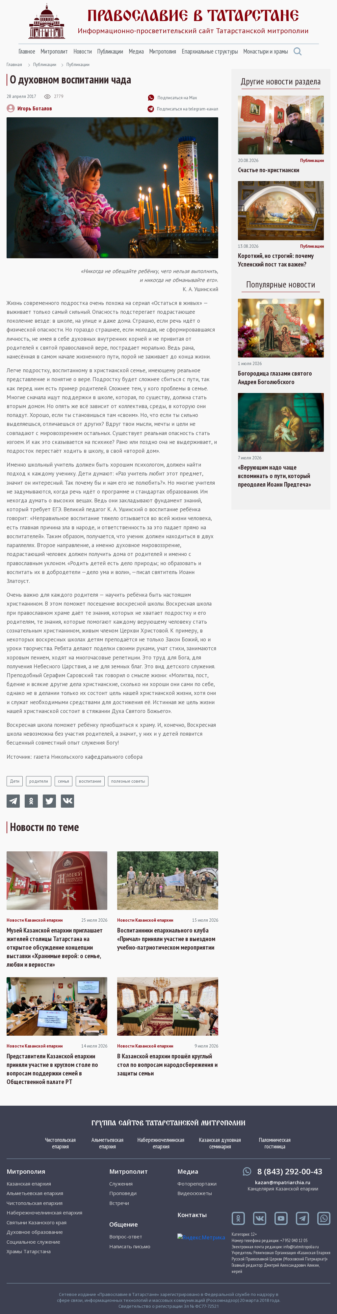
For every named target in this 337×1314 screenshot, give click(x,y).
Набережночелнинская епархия (161, 1143)
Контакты (192, 1215)
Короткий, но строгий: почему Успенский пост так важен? (276, 259)
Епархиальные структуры (210, 51)
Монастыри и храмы (265, 51)
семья (63, 781)
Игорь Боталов (34, 108)
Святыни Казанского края (36, 1222)
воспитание (90, 781)
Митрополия (162, 51)
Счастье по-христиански (268, 170)
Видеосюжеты (194, 1193)
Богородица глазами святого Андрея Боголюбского (275, 377)
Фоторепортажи (197, 1184)
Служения (121, 1184)
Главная (14, 64)
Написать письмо (129, 1246)
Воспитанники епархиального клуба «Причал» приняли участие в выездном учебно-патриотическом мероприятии (166, 939)
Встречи (119, 1203)
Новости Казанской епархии (35, 920)
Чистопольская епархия (60, 1143)
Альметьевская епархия (107, 1143)
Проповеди (123, 1193)
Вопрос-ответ (125, 1236)
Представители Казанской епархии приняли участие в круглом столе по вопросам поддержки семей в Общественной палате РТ (52, 1069)
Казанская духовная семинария (220, 1143)
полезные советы (128, 781)
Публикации (110, 51)
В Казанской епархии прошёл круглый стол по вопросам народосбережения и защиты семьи (167, 1064)
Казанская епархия (29, 1184)
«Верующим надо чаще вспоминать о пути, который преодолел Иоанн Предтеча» (274, 476)
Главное (26, 51)
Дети (14, 781)
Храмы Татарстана (29, 1251)
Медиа (136, 51)
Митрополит (54, 51)
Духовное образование (35, 1232)
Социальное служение (33, 1242)
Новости (82, 51)
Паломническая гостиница (275, 1143)
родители (38, 781)
